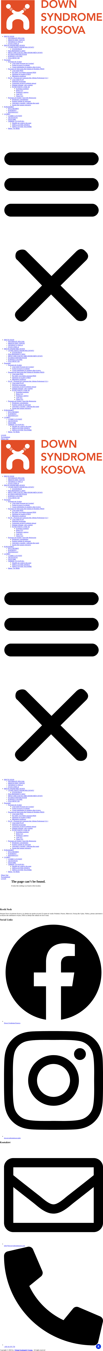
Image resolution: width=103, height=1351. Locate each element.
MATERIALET (13, 112)
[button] (51, 234)
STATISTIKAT (17, 49)
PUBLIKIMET (9, 107)
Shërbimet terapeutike (19, 81)
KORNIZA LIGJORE (15, 56)
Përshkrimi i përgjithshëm (20, 99)
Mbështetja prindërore (19, 76)
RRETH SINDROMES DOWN (14, 45)
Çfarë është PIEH (17, 71)
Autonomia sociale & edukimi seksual (24, 83)
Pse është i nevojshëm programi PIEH (24, 72)
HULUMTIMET (13, 108)
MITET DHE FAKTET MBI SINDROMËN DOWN (25, 52)
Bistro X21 (19, 90)
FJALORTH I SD (14, 58)
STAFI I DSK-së (13, 43)
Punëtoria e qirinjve (22, 92)
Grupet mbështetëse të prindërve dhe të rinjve (26, 67)
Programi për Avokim (15, 62)
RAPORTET (12, 110)
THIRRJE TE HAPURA (16, 121)
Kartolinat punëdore (22, 89)
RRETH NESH (9, 36)
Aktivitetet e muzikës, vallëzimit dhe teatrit (25, 103)
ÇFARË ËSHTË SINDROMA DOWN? (21, 47)
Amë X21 (19, 94)
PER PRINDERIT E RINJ (16, 51)
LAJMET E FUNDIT (15, 116)
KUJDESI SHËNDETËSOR (17, 54)
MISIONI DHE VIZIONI (16, 40)
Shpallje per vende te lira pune (21, 123)
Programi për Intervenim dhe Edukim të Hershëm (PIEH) (26, 69)
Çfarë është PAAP (18, 80)
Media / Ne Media (14, 128)
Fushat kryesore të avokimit (21, 65)
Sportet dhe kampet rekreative (21, 105)
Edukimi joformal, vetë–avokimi (22, 85)
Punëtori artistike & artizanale (21, 101)
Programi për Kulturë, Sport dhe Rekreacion (22, 98)
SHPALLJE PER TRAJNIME (22, 127)
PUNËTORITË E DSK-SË (21, 87)
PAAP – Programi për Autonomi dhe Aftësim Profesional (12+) (28, 78)
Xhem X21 (19, 96)
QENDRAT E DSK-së (15, 42)
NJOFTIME (12, 119)
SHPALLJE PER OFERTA (21, 125)
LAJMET (7, 114)
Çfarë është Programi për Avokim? (23, 63)
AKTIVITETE (13, 117)
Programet (7, 60)
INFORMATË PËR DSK (16, 38)
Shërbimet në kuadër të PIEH (21, 74)
